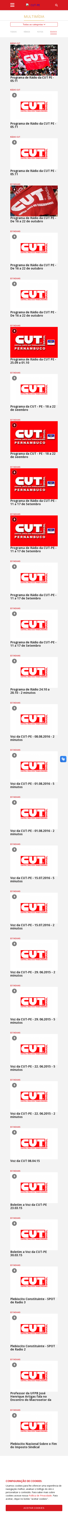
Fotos (40, 32)
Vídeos (27, 32)
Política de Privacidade (40, 1495)
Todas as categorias (33, 24)
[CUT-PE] (34, 5)
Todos (13, 32)
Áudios (53, 32)
